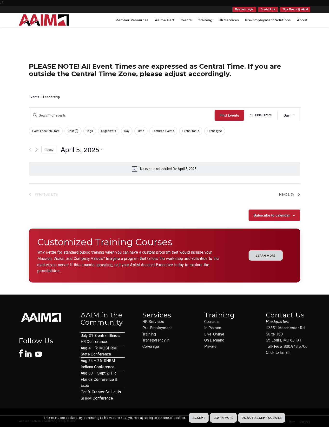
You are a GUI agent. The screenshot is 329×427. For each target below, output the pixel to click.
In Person (212, 328)
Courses (211, 321)
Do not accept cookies (262, 418)
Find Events (229, 115)
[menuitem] (244, 9)
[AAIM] (44, 20)
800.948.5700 (296, 346)
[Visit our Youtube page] (38, 352)
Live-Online (214, 334)
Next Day (286, 194)
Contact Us (268, 9)
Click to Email (278, 352)
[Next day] (36, 149)
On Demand (214, 340)
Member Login (244, 9)
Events (34, 97)
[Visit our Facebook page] (21, 351)
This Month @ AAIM (295, 9)
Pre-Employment (157, 328)
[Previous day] (30, 149)
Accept (198, 418)
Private (210, 346)
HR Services (153, 321)
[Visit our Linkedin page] (30, 351)
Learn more (223, 418)
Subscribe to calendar (272, 215)
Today (49, 149)
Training (149, 334)
